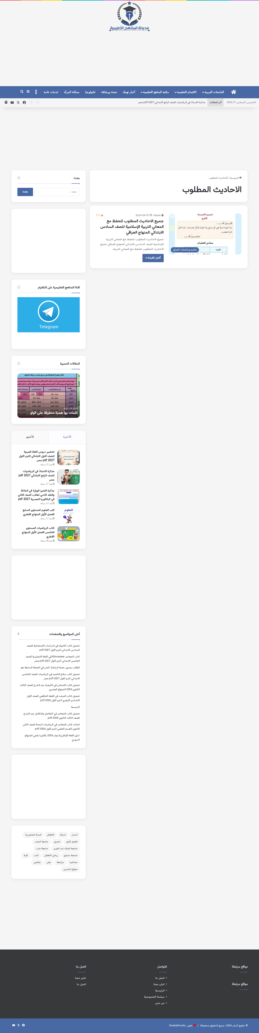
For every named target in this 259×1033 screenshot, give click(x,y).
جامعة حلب (42, 848)
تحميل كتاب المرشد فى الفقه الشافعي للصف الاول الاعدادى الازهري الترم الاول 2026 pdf (53, 698)
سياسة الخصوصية (154, 997)
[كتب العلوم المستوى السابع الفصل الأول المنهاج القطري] (68, 515)
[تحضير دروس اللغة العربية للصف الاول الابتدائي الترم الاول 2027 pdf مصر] (68, 457)
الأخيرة (67, 437)
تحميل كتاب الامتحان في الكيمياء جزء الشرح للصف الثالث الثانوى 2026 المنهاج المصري (50, 687)
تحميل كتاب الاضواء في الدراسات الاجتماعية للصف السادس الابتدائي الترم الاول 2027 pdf (53, 648)
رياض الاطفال (51, 855)
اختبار (74, 835)
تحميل (57, 842)
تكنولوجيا (90, 92)
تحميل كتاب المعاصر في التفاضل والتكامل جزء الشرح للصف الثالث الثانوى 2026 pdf (51, 716)
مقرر (48, 862)
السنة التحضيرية (33, 835)
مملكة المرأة (72, 92)
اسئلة (63, 835)
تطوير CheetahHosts (181, 1026)
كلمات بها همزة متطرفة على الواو (54, 413)
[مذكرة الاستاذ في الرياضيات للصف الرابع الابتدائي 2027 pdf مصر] (68, 477)
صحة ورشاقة (109, 92)
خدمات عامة (51, 92)
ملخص (37, 862)
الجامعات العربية (214, 92)
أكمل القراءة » (153, 258)
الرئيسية (234, 178)
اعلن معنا (159, 984)
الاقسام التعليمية (186, 92)
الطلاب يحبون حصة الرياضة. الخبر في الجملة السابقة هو (50, 668)
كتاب (36, 855)
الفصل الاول (71, 842)
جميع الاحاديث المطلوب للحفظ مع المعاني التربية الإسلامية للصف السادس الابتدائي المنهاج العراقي (132, 227)
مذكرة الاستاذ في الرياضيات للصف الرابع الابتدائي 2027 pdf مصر (171, 102)
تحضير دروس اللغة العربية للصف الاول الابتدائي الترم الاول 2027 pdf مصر (36, 456)
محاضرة (73, 862)
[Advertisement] (129, 55)
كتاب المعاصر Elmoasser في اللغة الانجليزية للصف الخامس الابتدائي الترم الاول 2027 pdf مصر (52, 659)
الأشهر (30, 437)
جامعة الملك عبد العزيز (65, 848)
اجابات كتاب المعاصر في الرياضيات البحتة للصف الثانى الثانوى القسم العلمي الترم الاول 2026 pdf (51, 727)
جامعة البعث (41, 842)
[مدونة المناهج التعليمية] (129, 16)
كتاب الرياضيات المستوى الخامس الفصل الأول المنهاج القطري (38, 532)
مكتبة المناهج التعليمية (156, 92)
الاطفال (50, 835)
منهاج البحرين (70, 869)
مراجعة (60, 862)
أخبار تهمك (129, 92)
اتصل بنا (160, 978)
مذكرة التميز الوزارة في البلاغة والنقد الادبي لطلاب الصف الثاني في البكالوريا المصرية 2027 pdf (36, 495)
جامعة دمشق (70, 855)
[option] (48, 395)
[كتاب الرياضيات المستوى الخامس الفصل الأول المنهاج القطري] (68, 533)
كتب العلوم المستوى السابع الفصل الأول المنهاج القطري (38, 512)
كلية (26, 855)
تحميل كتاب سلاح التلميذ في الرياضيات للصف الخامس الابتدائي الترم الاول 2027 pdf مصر (51, 676)
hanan (157, 215)
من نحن (160, 1003)
